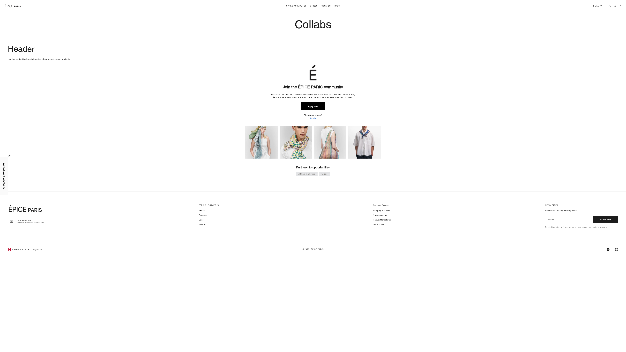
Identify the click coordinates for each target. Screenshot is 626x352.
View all (202, 224)
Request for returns (382, 220)
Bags (201, 220)
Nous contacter (380, 215)
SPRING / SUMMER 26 (296, 6)
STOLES (314, 6)
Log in (313, 118)
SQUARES (326, 6)
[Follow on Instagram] (616, 249)
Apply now (312, 106)
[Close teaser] (9, 155)
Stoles (202, 210)
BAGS (337, 6)
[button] (4, 176)
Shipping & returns (381, 210)
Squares (203, 215)
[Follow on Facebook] (608, 249)
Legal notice (378, 224)
